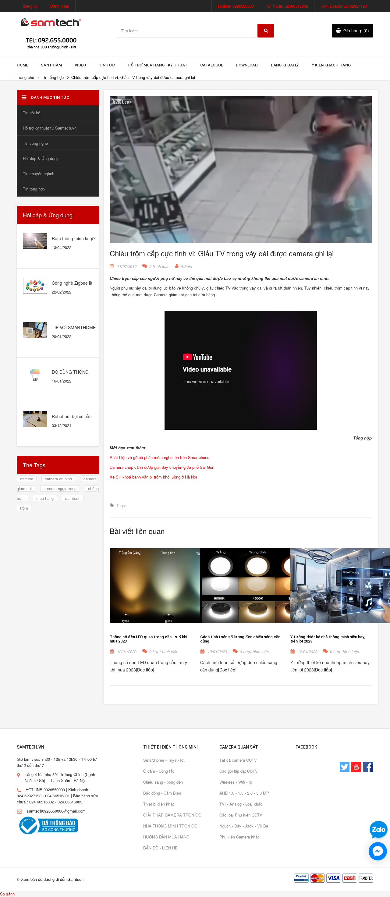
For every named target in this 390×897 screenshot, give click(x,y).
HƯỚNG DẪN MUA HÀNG (166, 837)
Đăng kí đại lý (285, 65)
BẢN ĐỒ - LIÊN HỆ (160, 848)
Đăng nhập (59, 6)
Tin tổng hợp (53, 77)
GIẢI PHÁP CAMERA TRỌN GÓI (173, 815)
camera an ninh (58, 479)
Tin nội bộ (31, 113)
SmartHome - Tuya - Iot (164, 760)
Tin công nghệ (35, 143)
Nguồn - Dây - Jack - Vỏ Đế (243, 826)
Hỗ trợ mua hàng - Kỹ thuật (157, 65)
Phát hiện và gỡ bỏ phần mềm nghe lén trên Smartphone (159, 457)
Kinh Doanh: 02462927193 (344, 6)
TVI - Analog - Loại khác (240, 804)
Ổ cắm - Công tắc (159, 771)
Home (22, 65)
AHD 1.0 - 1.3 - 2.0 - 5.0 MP (244, 793)
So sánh (7, 894)
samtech (72, 498)
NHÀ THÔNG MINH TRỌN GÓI (171, 826)
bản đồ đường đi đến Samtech (56, 879)
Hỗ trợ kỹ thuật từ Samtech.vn (49, 128)
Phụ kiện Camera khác (239, 837)
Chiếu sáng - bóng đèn (163, 782)
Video (80, 65)
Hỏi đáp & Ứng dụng (40, 158)
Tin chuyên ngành (38, 173)
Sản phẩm (51, 65)
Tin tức (107, 65)
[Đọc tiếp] (145, 670)
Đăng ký (30, 6)
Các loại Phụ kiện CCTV (240, 815)
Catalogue (211, 65)
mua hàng (45, 498)
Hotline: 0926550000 (236, 6)
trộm (24, 508)
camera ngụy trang (60, 488)
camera (26, 479)
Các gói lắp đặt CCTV (238, 771)
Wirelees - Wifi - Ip (235, 782)
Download (247, 65)
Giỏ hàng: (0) (356, 30)
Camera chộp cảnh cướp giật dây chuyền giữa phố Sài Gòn (162, 467)
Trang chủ (25, 77)
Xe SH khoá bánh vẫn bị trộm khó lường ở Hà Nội (153, 477)
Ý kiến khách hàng (331, 65)
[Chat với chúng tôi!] (378, 851)
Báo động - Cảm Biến (162, 793)
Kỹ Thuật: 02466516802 (287, 6)
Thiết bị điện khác (159, 804)
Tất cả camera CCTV (238, 760)
